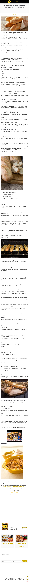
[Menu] (1, 2)
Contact (13, 575)
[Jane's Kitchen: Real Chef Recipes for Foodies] (14, 1)
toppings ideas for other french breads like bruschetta (13, 486)
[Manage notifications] (27, 581)
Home (13, 14)
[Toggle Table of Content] (6, 53)
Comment (24, 561)
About (16, 575)
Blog (15, 14)
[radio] (11, 492)
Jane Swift (7, 498)
